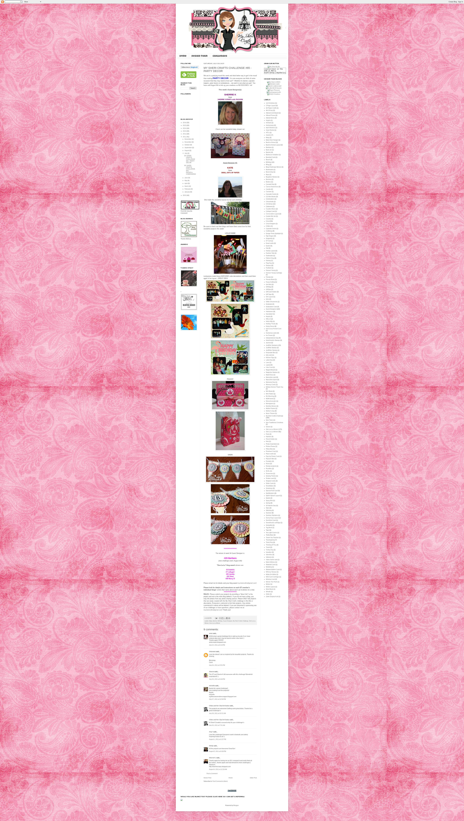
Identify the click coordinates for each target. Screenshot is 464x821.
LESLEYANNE (230, 233)
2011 (185, 137)
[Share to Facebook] (227, 618)
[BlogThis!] (222, 618)
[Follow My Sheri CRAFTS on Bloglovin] (190, 68)
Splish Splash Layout (273, 495)
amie (210, 633)
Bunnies (268, 179)
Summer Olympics (272, 515)
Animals (268, 123)
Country (268, 219)
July (186, 153)
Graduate (269, 304)
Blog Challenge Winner (273, 167)
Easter (268, 246)
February (188, 189)
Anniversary (270, 125)
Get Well (268, 284)
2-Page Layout (271, 105)
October (187, 145)
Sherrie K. (212, 758)
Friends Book (270, 279)
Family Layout (270, 251)
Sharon (211, 671)
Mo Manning (270, 396)
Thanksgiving (270, 540)
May (186, 180)
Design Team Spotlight (273, 233)
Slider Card (269, 483)
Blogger (236, 805)
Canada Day (270, 184)
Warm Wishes (270, 562)
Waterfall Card (270, 564)
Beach (268, 160)
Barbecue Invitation (272, 155)
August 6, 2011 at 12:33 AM (218, 769)
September (188, 147)
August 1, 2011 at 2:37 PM (217, 739)
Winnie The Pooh (271, 582)
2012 (185, 134)
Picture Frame (270, 446)
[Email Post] (216, 618)
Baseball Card (270, 157)
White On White (271, 574)
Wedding (269, 567)
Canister (268, 191)
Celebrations (270, 199)
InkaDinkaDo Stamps (273, 340)
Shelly (211, 746)
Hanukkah (269, 314)
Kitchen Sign (270, 357)
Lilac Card (269, 367)
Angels (268, 120)
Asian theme (270, 130)
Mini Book (269, 391)
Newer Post (207, 778)
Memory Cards (271, 384)
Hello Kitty (269, 321)
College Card (270, 211)
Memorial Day (270, 382)
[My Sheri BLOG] (274, 66)
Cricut (268, 221)
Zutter (268, 594)
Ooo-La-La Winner (214, 623)
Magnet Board (270, 370)
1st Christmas (270, 103)
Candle (268, 189)
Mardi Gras (269, 375)
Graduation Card (271, 306)
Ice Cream (269, 335)
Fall (267, 248)
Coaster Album (271, 209)
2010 (185, 195)
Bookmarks (269, 169)
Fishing (268, 260)
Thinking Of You (271, 545)
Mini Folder (269, 394)
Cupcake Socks (271, 228)
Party (267, 434)
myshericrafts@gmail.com (247, 583)
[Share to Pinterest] (229, 618)
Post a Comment (212, 773)
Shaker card (270, 478)
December (188, 139)
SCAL (268, 471)
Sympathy (269, 525)
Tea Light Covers (271, 532)
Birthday (220, 621)
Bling (267, 164)
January (187, 192)
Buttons (268, 182)
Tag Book (269, 527)
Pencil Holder (270, 439)
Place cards (270, 454)
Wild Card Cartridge (272, 577)
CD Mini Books (271, 196)
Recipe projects (271, 466)
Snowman (269, 488)
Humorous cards (271, 333)
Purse (268, 464)
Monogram (269, 403)
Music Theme (270, 413)
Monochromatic (271, 401)
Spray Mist (269, 500)
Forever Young (271, 270)
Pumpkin (269, 461)
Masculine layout (271, 380)
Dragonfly (269, 238)
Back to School (271, 142)
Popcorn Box (270, 459)
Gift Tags (269, 294)
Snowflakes (269, 486)
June (186, 178)
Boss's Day (269, 172)
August (187, 150)
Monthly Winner (271, 406)
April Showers (270, 128)
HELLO (268, 319)
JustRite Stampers (272, 345)
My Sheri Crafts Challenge (240, 621)
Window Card (270, 579)
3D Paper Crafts (271, 108)
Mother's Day (270, 411)
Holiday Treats (270, 324)
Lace (267, 362)
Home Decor (270, 326)
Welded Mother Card (272, 569)
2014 (185, 128)
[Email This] (220, 618)
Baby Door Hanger (272, 140)
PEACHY (230, 379)
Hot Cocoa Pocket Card (273, 329)
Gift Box (268, 289)
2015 (185, 125)
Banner (215, 621)
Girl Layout (269, 297)
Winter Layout (270, 587)
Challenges (220, 56)
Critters (268, 226)
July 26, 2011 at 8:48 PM (217, 679)
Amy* (211, 732)
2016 (185, 122)
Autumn (268, 135)
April (186, 183)
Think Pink (269, 542)
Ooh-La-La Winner (272, 429)
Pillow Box (269, 449)
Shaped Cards (270, 481)
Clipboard (269, 206)
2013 (185, 131)
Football (268, 268)
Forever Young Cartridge (274, 273)
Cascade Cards (271, 194)
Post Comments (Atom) (220, 781)
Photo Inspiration (271, 444)
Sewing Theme (271, 476)
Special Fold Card (272, 491)
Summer (268, 513)
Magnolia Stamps (271, 372)
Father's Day (270, 258)
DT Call (268, 241)
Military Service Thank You (274, 387)
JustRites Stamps (271, 350)
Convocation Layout (272, 214)
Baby (210, 621)
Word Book (269, 589)
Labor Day (269, 360)
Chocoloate (269, 201)
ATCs (267, 132)
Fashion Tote (270, 253)
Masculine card (271, 377)
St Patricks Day (271, 505)
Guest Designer (227, 621)
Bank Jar (269, 150)
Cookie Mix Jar (271, 216)
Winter (268, 584)
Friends (268, 277)
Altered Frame (270, 115)
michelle (212, 686)
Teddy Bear (269, 535)
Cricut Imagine (270, 223)
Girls (267, 299)
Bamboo (268, 147)
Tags (267, 530)
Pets (267, 441)
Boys (267, 174)
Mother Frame (270, 408)
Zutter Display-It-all (272, 596)
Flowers (268, 265)
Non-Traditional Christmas (274, 422)
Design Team (199, 56)
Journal (268, 343)
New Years (269, 420)
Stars (267, 508)
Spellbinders (270, 493)
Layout (268, 365)
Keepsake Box (270, 352)
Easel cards (270, 243)
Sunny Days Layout (272, 518)
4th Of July (269, 110)
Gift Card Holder (271, 292)
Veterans (269, 557)
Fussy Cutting (270, 282)
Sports (268, 498)
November (188, 142)
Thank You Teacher (272, 537)
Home (182, 56)
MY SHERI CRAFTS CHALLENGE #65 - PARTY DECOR (189, 159)
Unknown (212, 651)
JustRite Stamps (271, 348)
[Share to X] (224, 618)
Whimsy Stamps (271, 572)
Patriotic (268, 436)
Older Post (253, 778)
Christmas (269, 204)
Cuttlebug (269, 231)
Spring (268, 503)
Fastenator (269, 255)
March (187, 186)
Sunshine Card (271, 520)
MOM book (269, 398)
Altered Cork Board (272, 113)
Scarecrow (269, 473)
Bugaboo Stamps (271, 177)
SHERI (230, 455)
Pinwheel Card (271, 451)
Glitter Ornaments (271, 302)
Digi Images (270, 236)
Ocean (268, 427)
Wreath (268, 591)
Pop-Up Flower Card (272, 456)
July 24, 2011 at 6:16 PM (217, 645)
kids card (269, 355)
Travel (268, 547)
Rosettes (269, 468)
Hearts (268, 316)
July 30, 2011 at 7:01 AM (217, 725)
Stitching (269, 510)
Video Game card (271, 559)
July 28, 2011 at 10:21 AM (217, 713)
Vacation (269, 552)
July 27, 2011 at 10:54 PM (217, 699)
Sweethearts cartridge (273, 523)
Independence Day (272, 338)
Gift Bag (268, 287)
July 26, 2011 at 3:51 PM (217, 665)
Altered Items (270, 118)
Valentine (269, 554)
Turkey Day (269, 550)
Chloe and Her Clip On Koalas (219, 706)
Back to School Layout (273, 145)
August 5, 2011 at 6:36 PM (217, 751)
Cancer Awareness (272, 187)
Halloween (269, 311)
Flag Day (269, 263)
